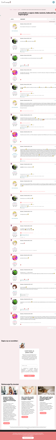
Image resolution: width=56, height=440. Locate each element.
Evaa (15, 247)
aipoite (14, 76)
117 (51, 19)
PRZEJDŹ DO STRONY (28, 437)
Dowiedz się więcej (30, 435)
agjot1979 (15, 291)
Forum (11, 9)
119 (54, 19)
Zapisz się (29, 375)
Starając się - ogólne (16, 9)
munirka (14, 153)
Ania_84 (14, 45)
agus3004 (15, 62)
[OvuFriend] (6, 3)
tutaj (22, 372)
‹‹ (47, 19)
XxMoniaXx (15, 232)
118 (52, 19)
